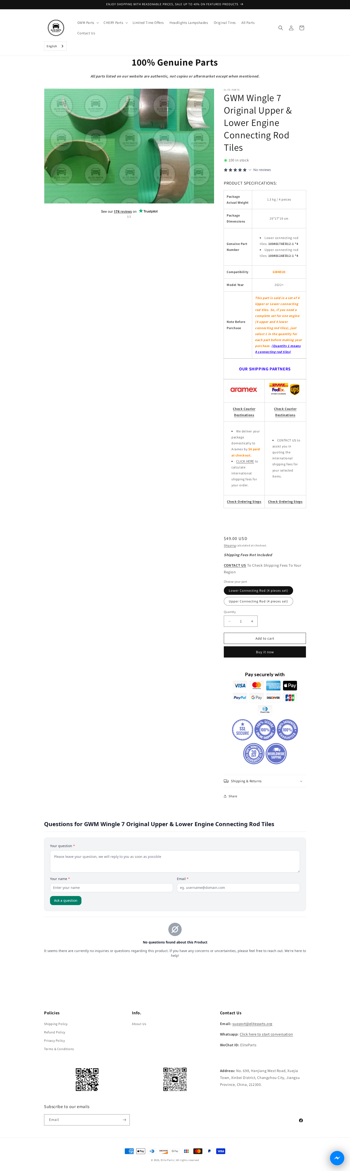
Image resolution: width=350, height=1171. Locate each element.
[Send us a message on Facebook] (337, 1158)
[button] (88, 22)
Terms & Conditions (59, 1049)
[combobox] (55, 46)
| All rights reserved (187, 1160)
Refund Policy (54, 1032)
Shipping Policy (56, 1024)
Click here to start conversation (266, 1034)
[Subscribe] (124, 1119)
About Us (139, 1024)
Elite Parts (167, 1160)
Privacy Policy (54, 1040)
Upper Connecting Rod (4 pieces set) (258, 601)
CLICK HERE (245, 461)
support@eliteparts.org (252, 1023)
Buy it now (265, 652)
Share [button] (233, 796)
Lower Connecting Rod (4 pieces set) (258, 590)
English (52, 46)
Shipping (230, 545)
